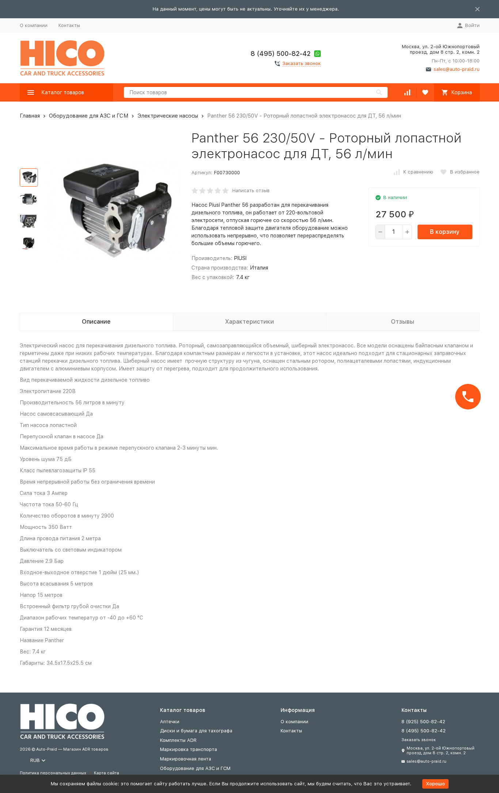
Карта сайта (106, 773)
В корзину (445, 231)
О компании (33, 25)
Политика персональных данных (53, 773)
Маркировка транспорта (188, 749)
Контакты (69, 25)
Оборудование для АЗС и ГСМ (88, 116)
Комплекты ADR (178, 740)
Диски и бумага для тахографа (196, 730)
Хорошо (435, 783)
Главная (30, 116)
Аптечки (169, 721)
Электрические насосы (167, 116)
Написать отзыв (251, 190)
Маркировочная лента (185, 759)
